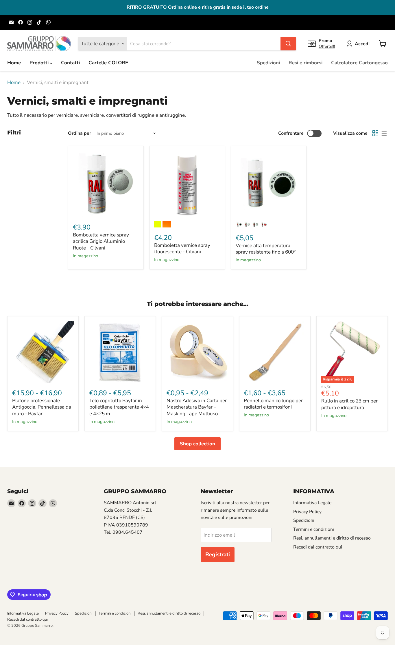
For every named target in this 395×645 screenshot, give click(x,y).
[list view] (384, 133)
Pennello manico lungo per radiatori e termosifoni (273, 403)
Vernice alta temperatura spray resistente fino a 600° (266, 248)
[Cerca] (288, 43)
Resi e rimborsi (305, 62)
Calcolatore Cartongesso (359, 62)
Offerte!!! (327, 46)
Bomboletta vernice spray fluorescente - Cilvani (182, 248)
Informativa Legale (312, 503)
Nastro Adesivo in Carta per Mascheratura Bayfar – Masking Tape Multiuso (197, 407)
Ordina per (79, 133)
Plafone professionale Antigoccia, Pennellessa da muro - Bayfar (41, 407)
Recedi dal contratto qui (317, 547)
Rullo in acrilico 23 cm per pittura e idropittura (349, 404)
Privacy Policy (307, 512)
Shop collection (197, 443)
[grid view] (375, 133)
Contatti (70, 62)
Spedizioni (268, 62)
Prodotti (39, 62)
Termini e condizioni (313, 529)
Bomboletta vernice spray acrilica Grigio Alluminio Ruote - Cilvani (101, 241)
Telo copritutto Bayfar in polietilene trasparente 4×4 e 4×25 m (119, 407)
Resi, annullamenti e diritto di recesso (332, 538)
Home (14, 62)
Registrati (217, 554)
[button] (359, 43)
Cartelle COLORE (108, 62)
